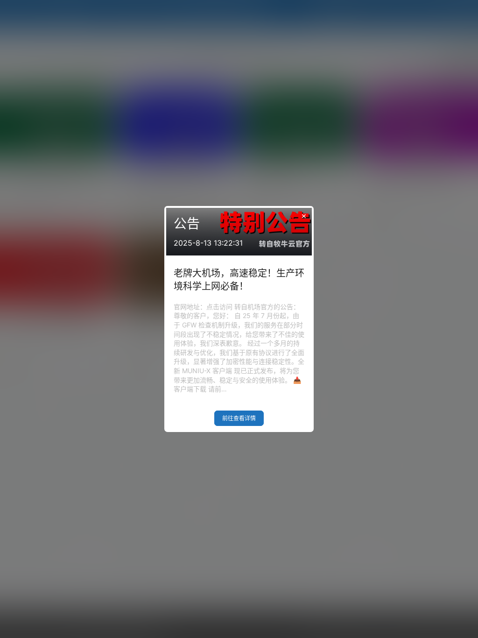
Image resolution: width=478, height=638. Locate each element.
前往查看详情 (239, 418)
